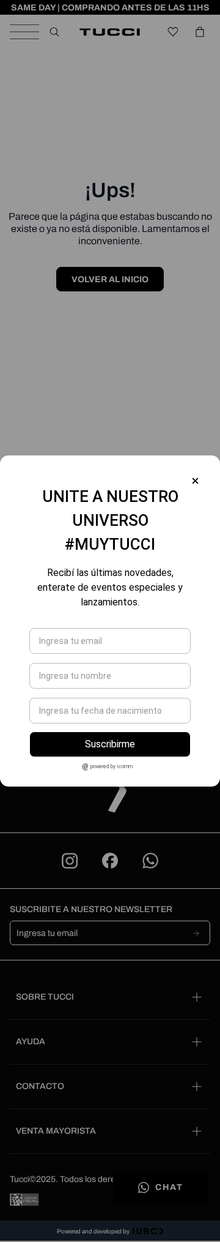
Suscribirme (110, 744)
